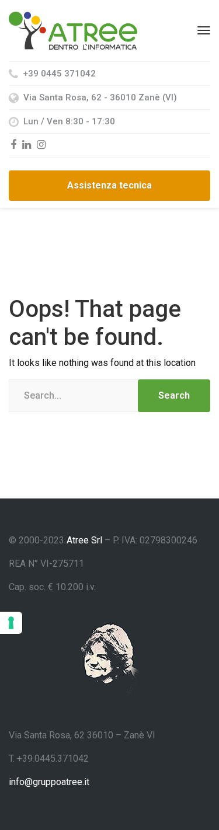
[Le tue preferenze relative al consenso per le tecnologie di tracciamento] (11, 623)
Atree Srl (84, 540)
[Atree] (73, 30)
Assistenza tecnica (109, 185)
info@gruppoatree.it (49, 781)
